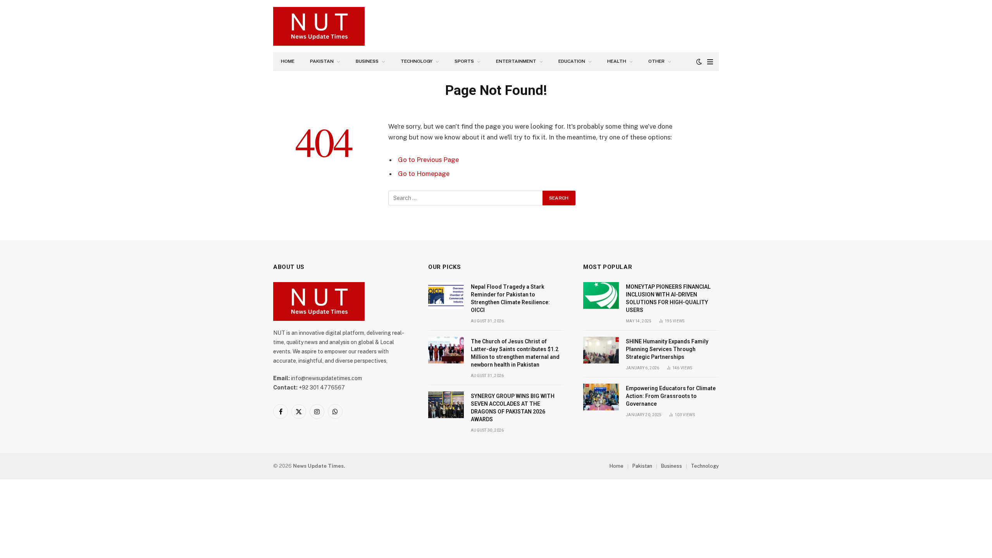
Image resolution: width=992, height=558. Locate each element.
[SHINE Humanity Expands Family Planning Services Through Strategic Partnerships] (601, 350)
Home (287, 61)
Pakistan (322, 61)
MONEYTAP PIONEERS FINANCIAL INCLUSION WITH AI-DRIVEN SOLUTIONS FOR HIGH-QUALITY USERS (668, 298)
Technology (416, 61)
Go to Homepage (424, 173)
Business (367, 61)
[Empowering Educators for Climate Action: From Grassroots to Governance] (601, 397)
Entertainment (516, 61)
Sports (464, 61)
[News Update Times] (319, 26)
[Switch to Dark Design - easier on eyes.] (699, 62)
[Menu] (710, 62)
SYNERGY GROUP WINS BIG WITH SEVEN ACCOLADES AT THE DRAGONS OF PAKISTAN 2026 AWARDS (513, 407)
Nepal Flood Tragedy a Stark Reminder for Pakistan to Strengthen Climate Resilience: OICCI (510, 298)
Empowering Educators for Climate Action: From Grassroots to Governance (671, 396)
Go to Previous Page (428, 160)
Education (571, 61)
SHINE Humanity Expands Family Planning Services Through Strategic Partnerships (667, 349)
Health (616, 61)
